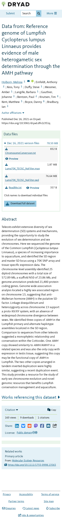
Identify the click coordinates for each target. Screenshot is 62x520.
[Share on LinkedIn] (17, 426)
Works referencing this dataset (29, 397)
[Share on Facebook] (42, 426)
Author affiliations (11, 113)
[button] (31, 143)
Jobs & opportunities (32, 515)
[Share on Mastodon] (36, 426)
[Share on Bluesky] (23, 426)
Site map (49, 501)
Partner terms (16, 501)
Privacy (7, 494)
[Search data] (38, 13)
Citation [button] (10, 409)
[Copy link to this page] (55, 426)
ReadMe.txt (15, 187)
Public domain (24, 432)
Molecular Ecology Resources (28, 460)
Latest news (32, 508)
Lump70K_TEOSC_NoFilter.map (22, 168)
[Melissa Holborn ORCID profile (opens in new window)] (32, 81)
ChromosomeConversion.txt (20, 153)
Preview (13, 158)
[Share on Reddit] (29, 426)
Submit (10, 13)
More (50, 13)
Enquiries (11, 508)
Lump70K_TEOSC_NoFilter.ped (22, 180)
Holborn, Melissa (12, 82)
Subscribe (54, 508)
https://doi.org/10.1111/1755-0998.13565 (32, 465)
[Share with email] (48, 426)
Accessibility (26, 494)
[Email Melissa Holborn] (28, 81)
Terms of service (50, 494)
